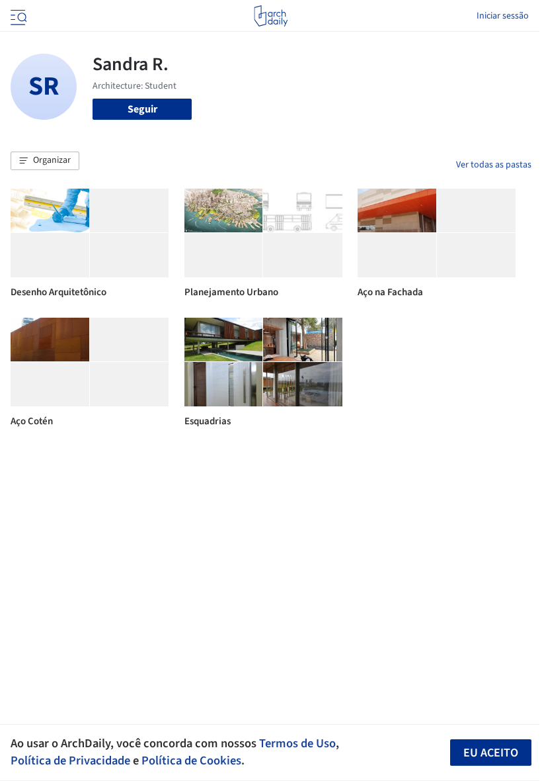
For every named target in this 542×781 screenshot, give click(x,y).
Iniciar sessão (503, 16)
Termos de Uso (297, 743)
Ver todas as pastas (493, 164)
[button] (45, 161)
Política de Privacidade (70, 760)
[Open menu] (17, 16)
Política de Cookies (191, 760)
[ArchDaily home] (271, 15)
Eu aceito (490, 753)
